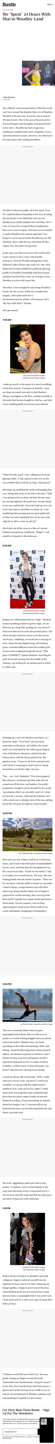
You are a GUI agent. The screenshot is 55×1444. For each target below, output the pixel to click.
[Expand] (42, 1419)
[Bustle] (9, 4)
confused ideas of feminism (19, 214)
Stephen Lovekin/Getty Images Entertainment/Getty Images (54, 73)
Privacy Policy (7, 1438)
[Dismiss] (51, 1419)
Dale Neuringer (9, 97)
